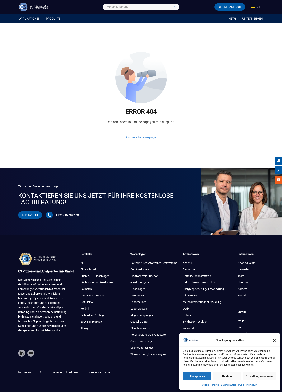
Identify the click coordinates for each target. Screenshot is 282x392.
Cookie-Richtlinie (210, 385)
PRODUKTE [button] (53, 18)
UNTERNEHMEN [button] (252, 18)
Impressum (251, 385)
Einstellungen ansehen (259, 376)
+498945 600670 (67, 215)
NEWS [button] (233, 18)
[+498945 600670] (49, 215)
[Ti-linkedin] (21, 353)
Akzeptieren (197, 376)
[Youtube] (30, 353)
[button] (274, 340)
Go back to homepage (141, 137)
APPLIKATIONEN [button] (29, 18)
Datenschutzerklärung (232, 385)
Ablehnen (227, 376)
